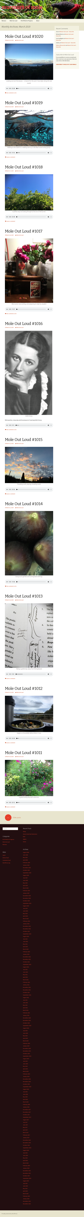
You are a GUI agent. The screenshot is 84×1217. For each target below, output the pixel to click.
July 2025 (25, 878)
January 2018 (26, 1107)
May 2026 (25, 857)
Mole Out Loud (13, 21)
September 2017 (27, 1117)
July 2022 (25, 969)
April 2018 (25, 1099)
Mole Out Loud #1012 (23, 688)
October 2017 (26, 1114)
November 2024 (27, 898)
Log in (4, 855)
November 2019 (27, 1051)
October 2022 (26, 962)
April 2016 (25, 1160)
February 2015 (26, 1196)
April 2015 (25, 1191)
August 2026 (26, 852)
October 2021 (26, 992)
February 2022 (26, 982)
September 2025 (27, 872)
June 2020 (25, 1033)
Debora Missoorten (61, 45)
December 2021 (27, 987)
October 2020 (26, 1023)
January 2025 (26, 893)
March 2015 (25, 1193)
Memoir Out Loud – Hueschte (67, 31)
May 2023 (25, 944)
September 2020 (27, 1025)
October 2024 (26, 900)
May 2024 (25, 913)
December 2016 (27, 1140)
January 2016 (26, 1168)
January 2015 (26, 1198)
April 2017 (25, 1130)
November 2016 (27, 1142)
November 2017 (27, 1112)
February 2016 (26, 1165)
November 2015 (27, 1173)
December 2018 (27, 1079)
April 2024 (25, 916)
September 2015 (27, 1178)
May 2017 (25, 1127)
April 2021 (25, 1007)
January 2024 (26, 923)
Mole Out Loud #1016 (24, 323)
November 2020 (27, 1020)
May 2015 (25, 1188)
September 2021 (27, 995)
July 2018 (25, 1091)
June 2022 (25, 972)
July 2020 (25, 1030)
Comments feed (7, 860)
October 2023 (26, 931)
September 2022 (27, 964)
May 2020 (25, 1035)
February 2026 (26, 862)
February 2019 (26, 1074)
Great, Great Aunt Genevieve (30, 834)
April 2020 (25, 1038)
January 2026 (26, 865)
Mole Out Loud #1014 (24, 503)
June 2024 (25, 911)
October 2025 (26, 870)
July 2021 (25, 1000)
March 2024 (25, 918)
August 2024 (26, 906)
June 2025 (25, 880)
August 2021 (26, 997)
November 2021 (27, 990)
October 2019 (26, 1053)
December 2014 (27, 1201)
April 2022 (25, 977)
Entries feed (6, 857)
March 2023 (25, 949)
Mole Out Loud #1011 (23, 752)
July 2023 (25, 939)
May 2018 (25, 1097)
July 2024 (25, 908)
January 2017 (26, 1137)
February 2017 (26, 1135)
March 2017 (25, 1132)
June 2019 (25, 1063)
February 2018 (26, 1104)
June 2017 (25, 1125)
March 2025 (25, 888)
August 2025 (26, 875)
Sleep (24, 831)
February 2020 (26, 1043)
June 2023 (25, 941)
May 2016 (25, 1158)
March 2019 (25, 1071)
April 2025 (25, 885)
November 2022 (27, 959)
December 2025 (27, 867)
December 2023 (27, 926)
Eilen (24, 836)
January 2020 (26, 1046)
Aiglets (24, 839)
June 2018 (25, 1094)
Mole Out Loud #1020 (24, 36)
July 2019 (25, 1061)
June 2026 (25, 855)
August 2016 (26, 1150)
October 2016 (26, 1145)
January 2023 (26, 954)
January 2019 (26, 1076)
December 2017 (27, 1109)
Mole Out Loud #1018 (24, 167)
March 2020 (25, 1041)
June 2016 (25, 1155)
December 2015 (27, 1170)
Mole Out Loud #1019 (24, 102)
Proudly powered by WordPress (9, 1213)
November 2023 (27, 929)
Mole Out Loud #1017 (23, 231)
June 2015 (25, 1186)
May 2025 (25, 883)
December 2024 (27, 895)
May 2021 (25, 1005)
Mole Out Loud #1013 (24, 596)
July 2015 (25, 1183)
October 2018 (26, 1084)
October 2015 (26, 1176)
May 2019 (25, 1066)
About (37, 21)
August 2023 (26, 936)
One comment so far (11, 93)
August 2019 (26, 1058)
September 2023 (27, 934)
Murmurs (4, 21)
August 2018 (26, 1089)
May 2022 (25, 974)
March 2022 (25, 979)
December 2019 (27, 1048)
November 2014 (27, 1204)
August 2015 (26, 1181)
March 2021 (25, 1010)
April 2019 (25, 1069)
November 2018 (27, 1081)
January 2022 (26, 985)
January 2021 (26, 1015)
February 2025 (26, 890)
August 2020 (26, 1028)
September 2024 (27, 903)
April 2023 (25, 946)
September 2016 (27, 1147)
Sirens (24, 841)
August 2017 (26, 1119)
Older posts (14, 817)
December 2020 (27, 1018)
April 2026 (25, 860)
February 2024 (26, 921)
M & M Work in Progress (27, 21)
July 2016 (25, 1153)
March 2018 (25, 1102)
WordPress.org (6, 863)
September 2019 (27, 1056)
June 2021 (25, 1002)
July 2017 (25, 1122)
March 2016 (25, 1163)
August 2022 (26, 967)
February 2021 (26, 1013)
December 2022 (27, 957)
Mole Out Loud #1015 (23, 439)
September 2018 (27, 1086)
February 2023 (26, 951)
